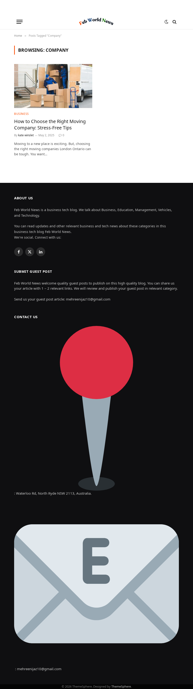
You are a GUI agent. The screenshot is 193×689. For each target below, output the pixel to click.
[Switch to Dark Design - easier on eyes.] (166, 22)
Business (21, 114)
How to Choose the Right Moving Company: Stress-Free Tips (50, 124)
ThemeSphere (121, 686)
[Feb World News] (96, 21)
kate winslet (26, 135)
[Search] (174, 21)
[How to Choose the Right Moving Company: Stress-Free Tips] (53, 86)
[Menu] (19, 21)
